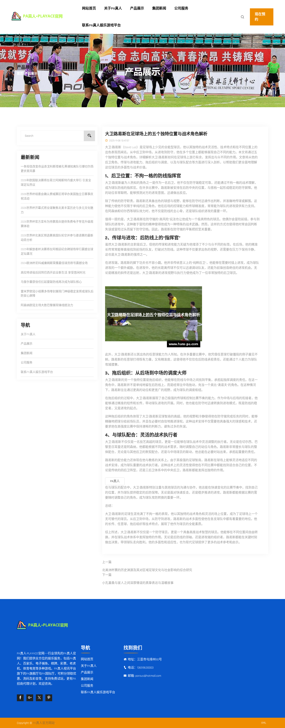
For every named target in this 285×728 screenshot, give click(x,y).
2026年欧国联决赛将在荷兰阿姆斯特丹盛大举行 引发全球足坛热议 (56, 183)
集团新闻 (159, 8)
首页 (20, 74)
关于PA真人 (113, 8)
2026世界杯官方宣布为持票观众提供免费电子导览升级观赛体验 (57, 224)
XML (263, 723)
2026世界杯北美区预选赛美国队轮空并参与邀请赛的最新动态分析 (57, 238)
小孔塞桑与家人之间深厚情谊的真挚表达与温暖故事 (138, 583)
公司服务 (181, 8)
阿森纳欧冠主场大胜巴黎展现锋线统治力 (47, 305)
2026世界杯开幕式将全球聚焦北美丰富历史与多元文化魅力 (57, 210)
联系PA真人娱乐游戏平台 (101, 25)
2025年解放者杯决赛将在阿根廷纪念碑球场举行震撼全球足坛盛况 (57, 251)
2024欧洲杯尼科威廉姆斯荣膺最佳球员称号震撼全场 (54, 263)
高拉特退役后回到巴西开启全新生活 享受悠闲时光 (53, 272)
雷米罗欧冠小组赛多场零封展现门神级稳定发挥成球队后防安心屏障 (57, 294)
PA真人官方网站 (44, 723)
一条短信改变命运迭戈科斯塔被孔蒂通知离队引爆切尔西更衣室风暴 (57, 169)
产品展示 (137, 8)
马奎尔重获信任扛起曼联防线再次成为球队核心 (51, 282)
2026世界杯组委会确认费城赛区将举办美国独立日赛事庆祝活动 (57, 196)
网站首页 (89, 8)
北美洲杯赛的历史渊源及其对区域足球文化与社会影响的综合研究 (147, 570)
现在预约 (260, 17)
